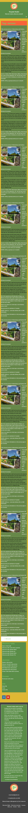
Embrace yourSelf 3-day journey (9, 666)
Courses (23, 805)
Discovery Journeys (15, 805)
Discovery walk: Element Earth (9, 653)
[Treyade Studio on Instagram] (4, 697)
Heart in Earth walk (6, 646)
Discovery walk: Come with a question (11, 647)
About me (10, 806)
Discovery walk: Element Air (8, 651)
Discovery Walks (6, 805)
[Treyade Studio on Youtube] (8, 697)
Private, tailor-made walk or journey (10, 671)
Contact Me (5, 689)
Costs (3, 688)
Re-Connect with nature (7, 678)
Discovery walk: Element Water (9, 649)
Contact (15, 806)
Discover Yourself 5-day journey (9, 664)
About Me (4, 686)
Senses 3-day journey (7, 662)
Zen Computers (22, 801)
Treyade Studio (14, 12)
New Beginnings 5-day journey (9, 669)
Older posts (8, 638)
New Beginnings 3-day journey (9, 667)
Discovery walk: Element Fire (9, 655)
